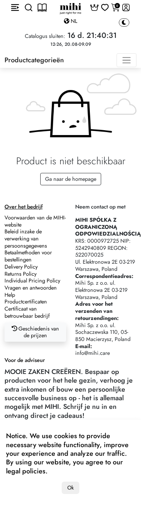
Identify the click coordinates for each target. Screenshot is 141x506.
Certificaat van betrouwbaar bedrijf (27, 312)
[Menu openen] (15, 7)
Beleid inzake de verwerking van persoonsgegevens (26, 238)
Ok (70, 487)
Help (10, 295)
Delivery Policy (21, 266)
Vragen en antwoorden (31, 287)
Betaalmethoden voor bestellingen (28, 256)
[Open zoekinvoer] (28, 7)
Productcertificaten (26, 301)
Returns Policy (20, 274)
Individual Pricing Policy (32, 280)
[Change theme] (124, 22)
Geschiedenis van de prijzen (38, 332)
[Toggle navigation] (126, 60)
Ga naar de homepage (70, 179)
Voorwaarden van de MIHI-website (35, 221)
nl (73, 21)
